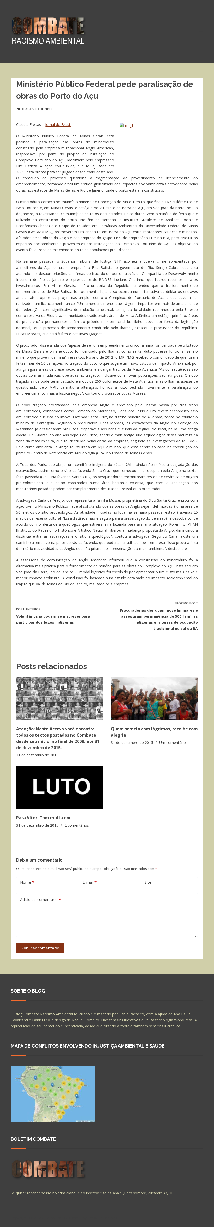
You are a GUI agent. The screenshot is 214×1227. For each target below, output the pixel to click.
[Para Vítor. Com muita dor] (59, 787)
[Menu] (201, 31)
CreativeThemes (103, 1217)
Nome (27, 882)
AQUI (167, 1192)
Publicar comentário (40, 948)
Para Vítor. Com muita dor (43, 818)
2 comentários (76, 825)
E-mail (89, 882)
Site (148, 882)
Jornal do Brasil (58, 124)
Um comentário (172, 742)
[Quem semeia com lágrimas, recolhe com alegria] (154, 699)
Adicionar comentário (40, 899)
